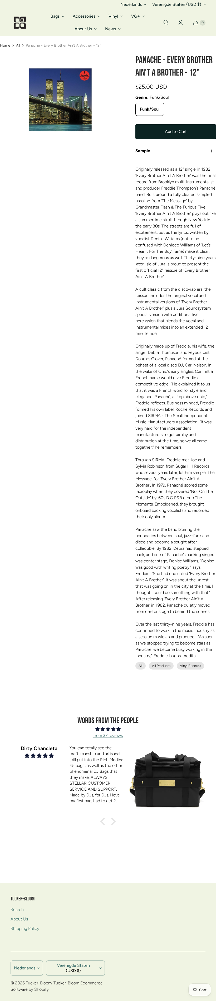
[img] (108, 729)
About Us (83, 28)
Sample (142, 150)
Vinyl (113, 16)
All (18, 45)
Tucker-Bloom (39, 982)
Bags (55, 16)
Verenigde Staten (176, 4)
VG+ (135, 16)
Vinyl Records (190, 666)
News (110, 28)
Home (5, 45)
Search (17, 909)
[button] (104, 821)
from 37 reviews (108, 735)
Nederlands (131, 4)
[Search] (166, 22)
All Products (161, 666)
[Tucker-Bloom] (20, 22)
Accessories (84, 16)
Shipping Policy (25, 928)
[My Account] (180, 22)
